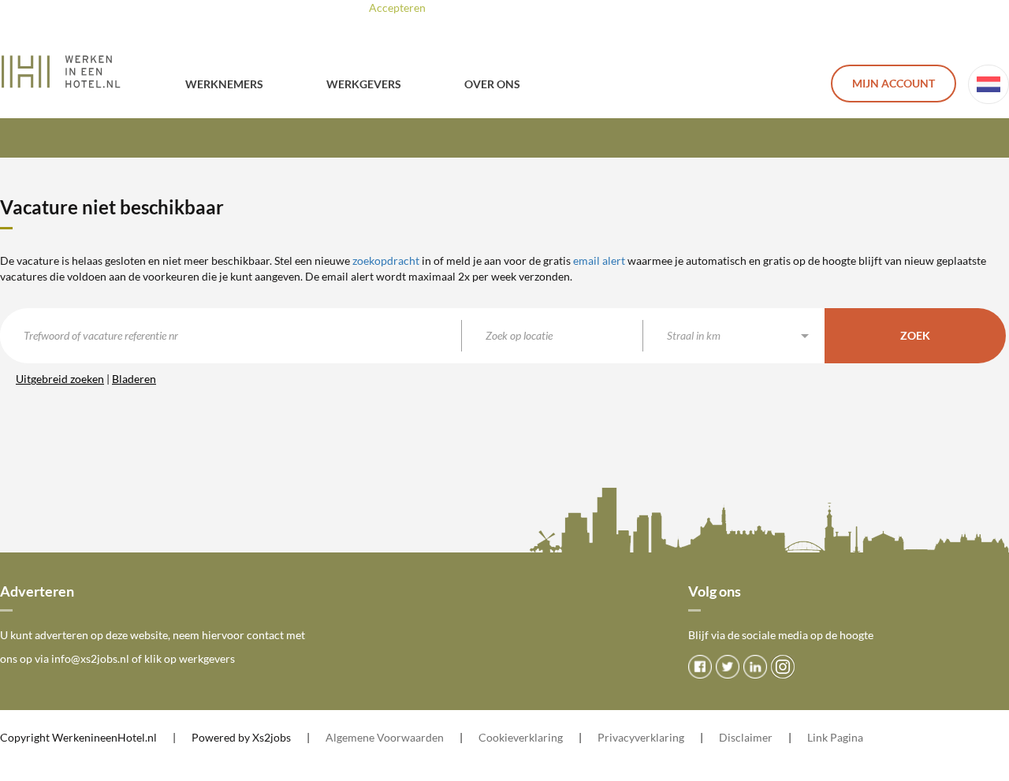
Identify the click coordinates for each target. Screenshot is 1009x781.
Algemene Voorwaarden (385, 737)
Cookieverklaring (520, 737)
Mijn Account (893, 83)
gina (853, 737)
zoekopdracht (385, 260)
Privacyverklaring (641, 737)
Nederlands (988, 84)
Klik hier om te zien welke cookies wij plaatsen (602, 7)
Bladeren (134, 378)
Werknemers (224, 84)
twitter (727, 667)
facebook (700, 667)
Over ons (492, 84)
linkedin (755, 667)
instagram (783, 667)
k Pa (832, 737)
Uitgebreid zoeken (60, 378)
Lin (814, 737)
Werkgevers (363, 84)
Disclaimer (746, 737)
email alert (599, 260)
